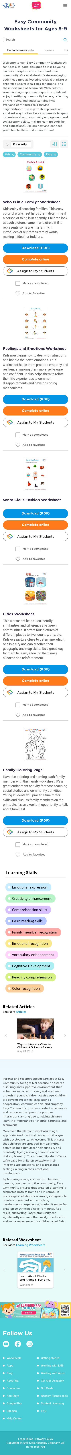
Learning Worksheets (30, 1245)
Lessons (49, 50)
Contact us (13, 1388)
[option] (35, 1035)
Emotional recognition (30, 943)
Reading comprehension (32, 977)
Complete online (35, 259)
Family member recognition (34, 932)
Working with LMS (52, 1365)
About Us (12, 1380)
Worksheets (14, 1358)
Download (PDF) (35, 248)
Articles (21, 1012)
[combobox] (21, 144)
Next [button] (64, 1035)
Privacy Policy (44, 1439)
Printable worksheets (20, 50)
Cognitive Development (31, 966)
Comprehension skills (29, 909)
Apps (10, 1365)
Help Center (14, 1418)
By (7, 144)
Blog (10, 1373)
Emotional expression (29, 887)
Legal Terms (25, 1439)
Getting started (50, 1358)
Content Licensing (52, 1403)
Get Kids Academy (52, 1380)
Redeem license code (54, 1395)
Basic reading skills (27, 921)
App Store (13, 1395)
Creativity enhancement (32, 898)
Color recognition (26, 988)
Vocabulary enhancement (33, 954)
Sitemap (12, 1411)
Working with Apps (53, 1373)
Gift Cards (47, 1388)
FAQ (43, 1411)
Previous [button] (6, 1035)
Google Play (14, 1403)
